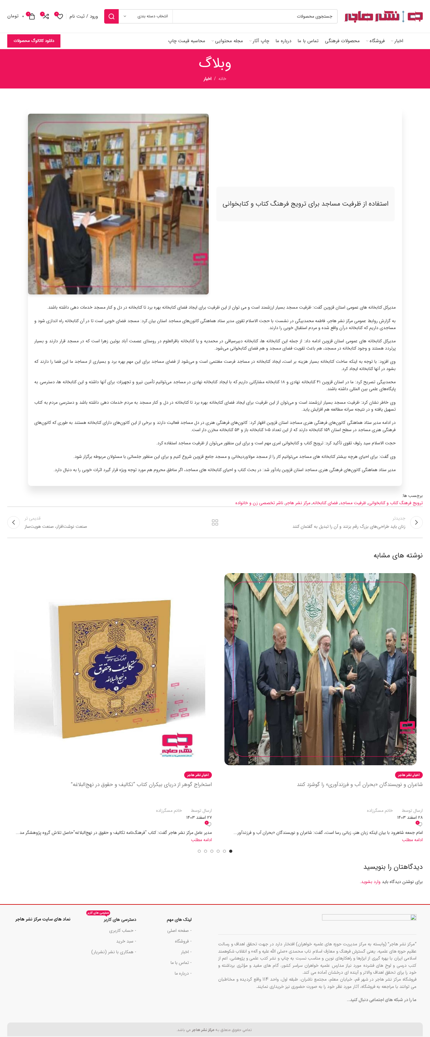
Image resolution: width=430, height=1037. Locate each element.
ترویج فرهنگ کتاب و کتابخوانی (395, 502)
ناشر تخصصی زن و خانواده (259, 502)
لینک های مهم (179, 919)
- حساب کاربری (122, 930)
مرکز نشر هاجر (298, 502)
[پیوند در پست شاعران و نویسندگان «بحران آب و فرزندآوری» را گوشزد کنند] (320, 705)
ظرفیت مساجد (353, 502)
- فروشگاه (183, 941)
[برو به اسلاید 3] (218, 851)
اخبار (208, 78)
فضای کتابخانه (325, 502)
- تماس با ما (181, 962)
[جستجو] (111, 16)
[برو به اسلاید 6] (199, 851)
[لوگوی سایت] (383, 16)
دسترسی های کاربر (112, 918)
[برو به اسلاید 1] (230, 851)
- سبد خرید (126, 941)
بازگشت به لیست (215, 522)
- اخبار (186, 952)
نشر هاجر (404, 775)
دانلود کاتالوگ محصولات (34, 40)
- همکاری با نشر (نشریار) (113, 952)
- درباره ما (183, 973)
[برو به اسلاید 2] (224, 851)
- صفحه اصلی (179, 930)
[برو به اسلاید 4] (211, 851)
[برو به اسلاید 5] (205, 851)
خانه (222, 78)
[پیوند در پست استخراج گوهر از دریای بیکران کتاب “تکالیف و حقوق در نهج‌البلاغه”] (109, 705)
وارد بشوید (371, 881)
